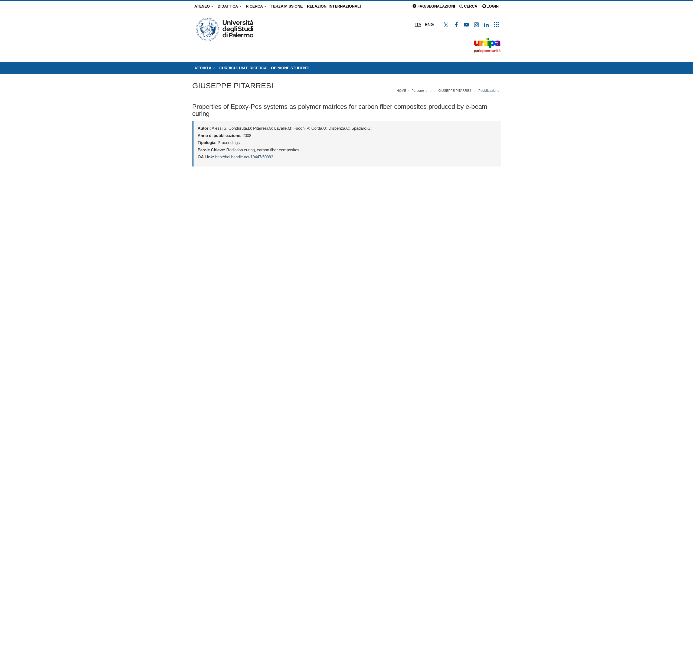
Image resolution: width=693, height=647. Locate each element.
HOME (401, 91)
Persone (417, 91)
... (431, 91)
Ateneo (202, 6)
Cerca (470, 6)
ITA (418, 24)
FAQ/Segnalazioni (435, 6)
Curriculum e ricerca (243, 68)
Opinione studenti (290, 68)
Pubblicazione (488, 91)
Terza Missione (287, 6)
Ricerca (255, 6)
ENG (429, 24)
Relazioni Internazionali (334, 6)
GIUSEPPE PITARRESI (232, 85)
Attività (203, 68)
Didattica (228, 6)
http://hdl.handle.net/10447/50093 (244, 157)
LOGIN (492, 6)
